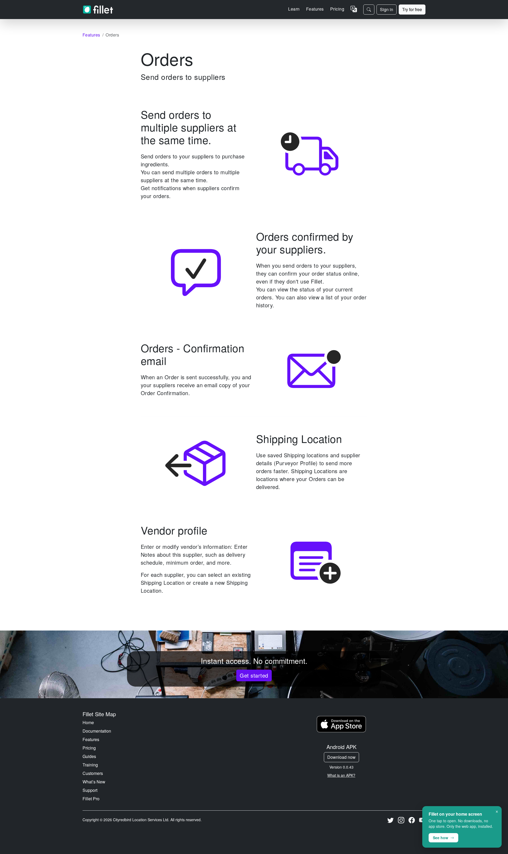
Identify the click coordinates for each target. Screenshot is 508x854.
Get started (254, 675)
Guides (89, 756)
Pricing (337, 9)
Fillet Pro (91, 799)
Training (90, 765)
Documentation (97, 731)
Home (88, 722)
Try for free (412, 9)
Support (90, 790)
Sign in (386, 9)
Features (91, 739)
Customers (93, 773)
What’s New (94, 782)
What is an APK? (341, 775)
